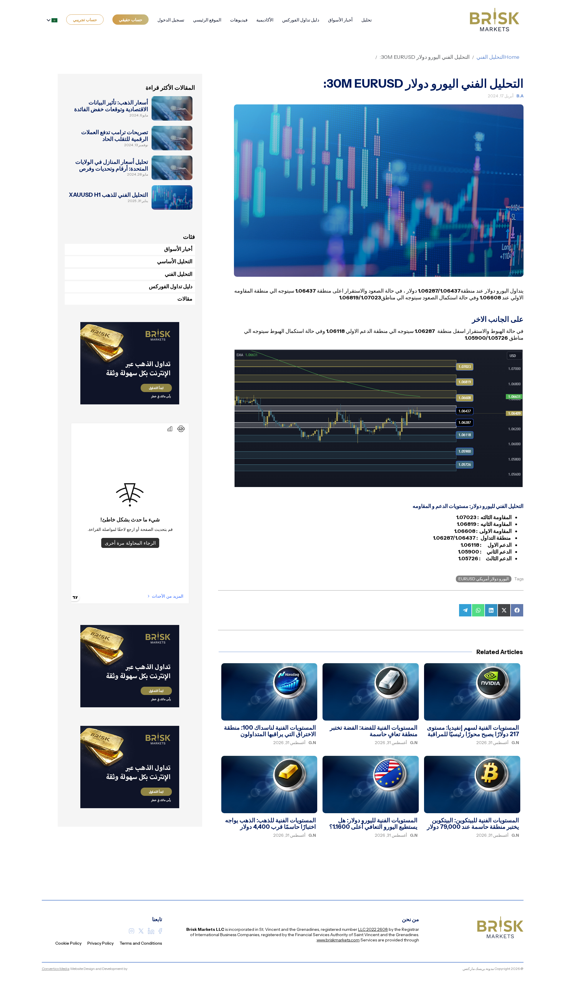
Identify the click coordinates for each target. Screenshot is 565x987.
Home (511, 57)
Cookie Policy (68, 943)
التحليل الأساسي (174, 261)
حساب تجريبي (85, 19)
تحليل (366, 20)
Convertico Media (55, 968)
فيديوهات (238, 20)
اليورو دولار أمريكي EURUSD (483, 578)
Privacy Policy (100, 943)
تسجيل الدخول (170, 20)
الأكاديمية (264, 20)
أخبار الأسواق (340, 20)
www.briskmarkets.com (338, 940)
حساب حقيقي (130, 19)
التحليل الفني (490, 57)
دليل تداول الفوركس (300, 20)
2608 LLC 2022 (373, 929)
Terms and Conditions (140, 943)
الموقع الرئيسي (207, 20)
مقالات (184, 299)
